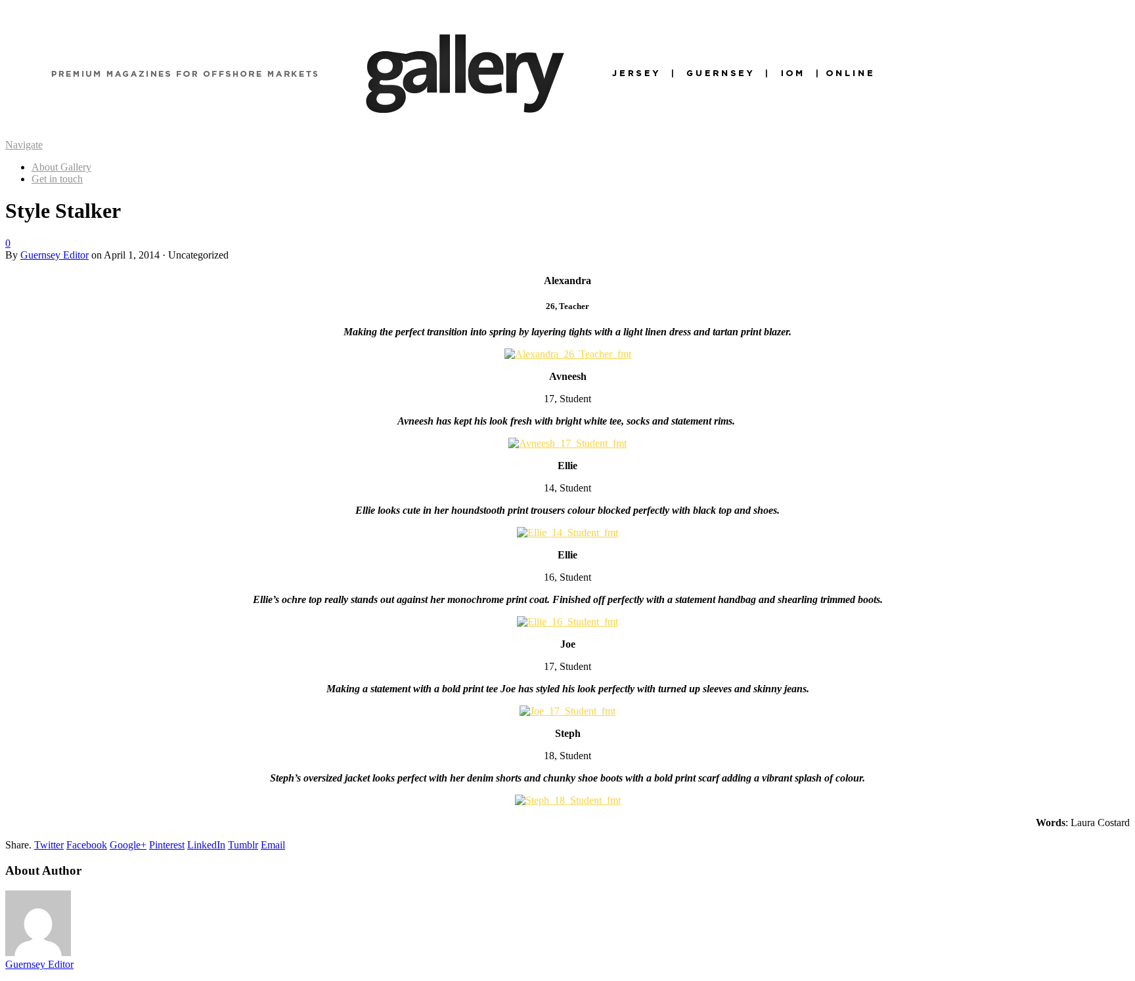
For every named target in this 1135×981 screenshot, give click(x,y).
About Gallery (61, 167)
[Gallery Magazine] (465, 132)
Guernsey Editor (54, 255)
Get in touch (57, 178)
